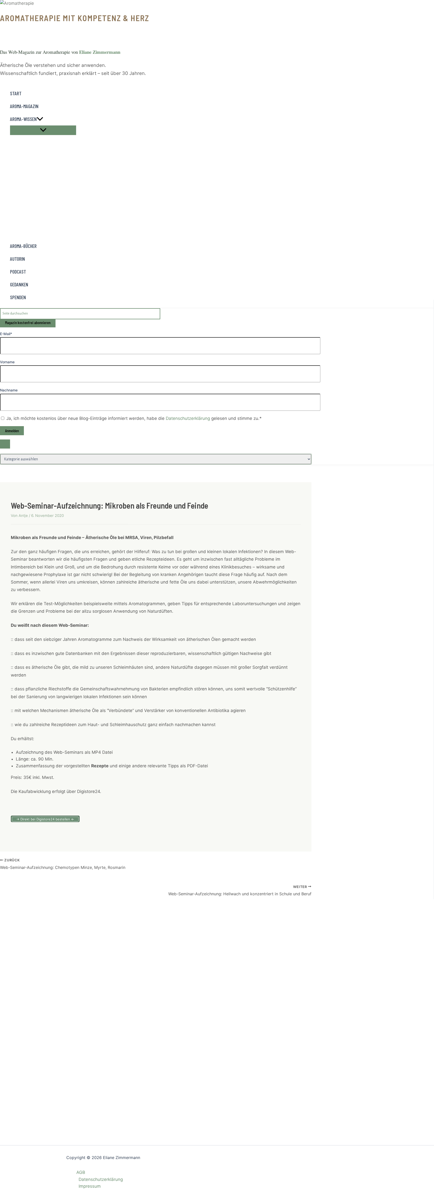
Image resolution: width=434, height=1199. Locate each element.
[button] (40, 119)
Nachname (9, 390)
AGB (80, 1172)
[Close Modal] (5, 444)
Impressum (90, 1186)
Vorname (7, 362)
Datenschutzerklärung (188, 418)
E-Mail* (6, 334)
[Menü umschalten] (43, 130)
